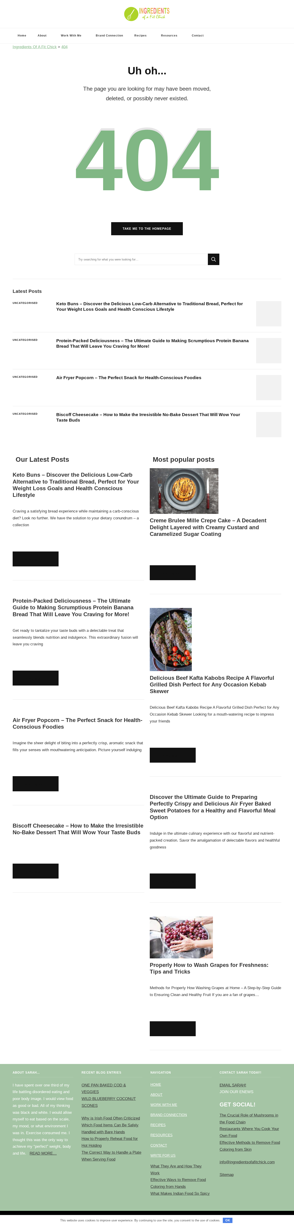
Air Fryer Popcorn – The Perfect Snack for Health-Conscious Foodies (128, 377)
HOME (155, 1084)
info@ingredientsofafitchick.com (247, 1162)
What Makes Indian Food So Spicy (180, 1193)
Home (22, 35)
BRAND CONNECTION (168, 1115)
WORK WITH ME (163, 1105)
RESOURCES (161, 1135)
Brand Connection (109, 35)
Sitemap (227, 1175)
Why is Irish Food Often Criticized (111, 1118)
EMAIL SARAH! (233, 1085)
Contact (198, 35)
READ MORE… (43, 1153)
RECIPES (158, 1125)
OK (227, 1220)
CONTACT (158, 1145)
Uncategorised (25, 303)
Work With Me (71, 35)
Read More (34, 560)
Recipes (140, 35)
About (42, 35)
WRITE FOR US (162, 1155)
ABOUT (156, 1095)
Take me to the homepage (147, 228)
